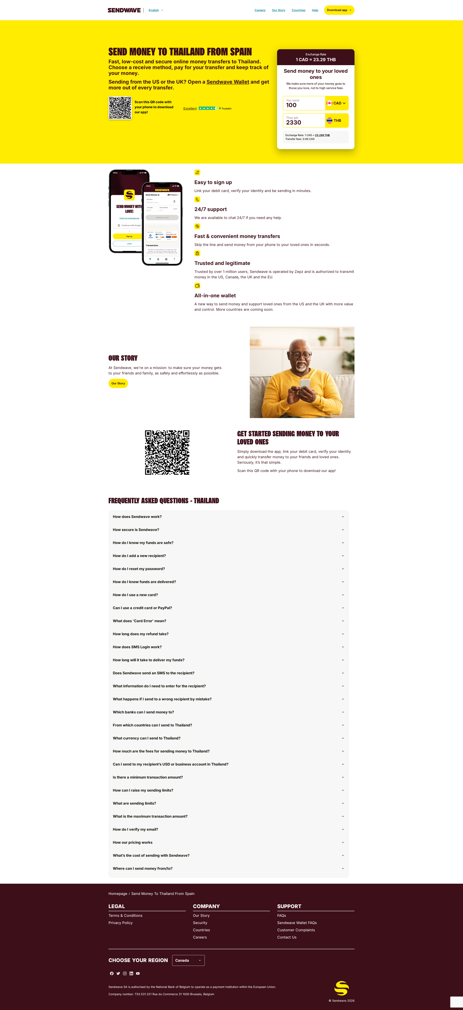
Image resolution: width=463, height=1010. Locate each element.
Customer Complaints (296, 930)
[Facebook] (112, 973)
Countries (298, 10)
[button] (229, 517)
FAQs (281, 915)
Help (315, 10)
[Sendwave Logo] (124, 10)
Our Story (278, 10)
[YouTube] (138, 973)
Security (200, 923)
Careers (260, 10)
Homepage (118, 893)
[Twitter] (118, 973)
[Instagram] (125, 973)
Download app (337, 10)
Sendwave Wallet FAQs (297, 923)
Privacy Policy (121, 923)
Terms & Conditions (126, 915)
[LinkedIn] (131, 973)
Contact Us (287, 937)
